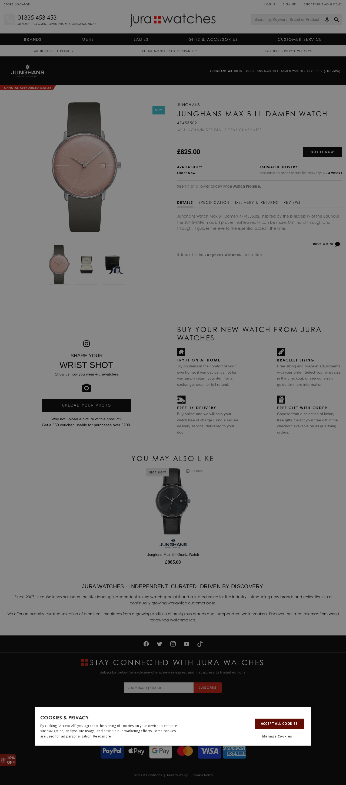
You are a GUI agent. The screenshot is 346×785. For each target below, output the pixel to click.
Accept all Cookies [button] (279, 723)
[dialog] (173, 726)
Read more (102, 736)
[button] (279, 736)
